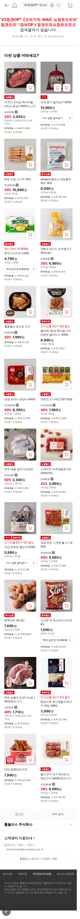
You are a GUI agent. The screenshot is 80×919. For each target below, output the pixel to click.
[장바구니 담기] (30, 87)
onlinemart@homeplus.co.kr (25, 849)
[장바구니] (70, 5)
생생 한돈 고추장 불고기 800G (56, 544)
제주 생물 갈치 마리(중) (18, 469)
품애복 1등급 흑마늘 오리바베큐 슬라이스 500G (56, 332)
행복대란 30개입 (14, 620)
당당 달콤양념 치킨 (16, 769)
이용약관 (22, 873)
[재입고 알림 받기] (57, 87)
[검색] (59, 5)
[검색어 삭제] (52, 5)
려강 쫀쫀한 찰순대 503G (19, 547)
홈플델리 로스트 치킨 (17, 326)
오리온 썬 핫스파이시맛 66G (56, 622)
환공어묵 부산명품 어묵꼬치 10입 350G (56, 703)
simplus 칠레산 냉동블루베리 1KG (56, 181)
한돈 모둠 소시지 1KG (17, 179)
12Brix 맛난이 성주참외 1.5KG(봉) (56, 250)
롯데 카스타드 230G (16, 253)
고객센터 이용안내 (18, 838)
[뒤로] (6, 5)
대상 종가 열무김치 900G (56, 102)
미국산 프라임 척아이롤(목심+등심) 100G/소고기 (20, 104)
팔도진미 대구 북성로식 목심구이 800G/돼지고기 (56, 776)
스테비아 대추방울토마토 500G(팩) (56, 471)
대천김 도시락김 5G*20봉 (57, 399)
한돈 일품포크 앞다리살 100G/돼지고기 (19, 699)
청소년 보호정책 (65, 873)
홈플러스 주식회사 (18, 824)
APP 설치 (58, 814)
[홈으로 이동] (14, 5)
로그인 (19, 814)
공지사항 (7, 873)
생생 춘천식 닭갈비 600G (19, 399)
